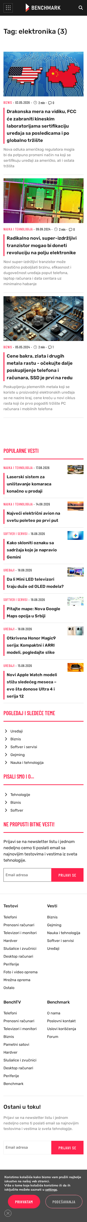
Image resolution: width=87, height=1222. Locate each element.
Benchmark (13, 1084)
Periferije (11, 964)
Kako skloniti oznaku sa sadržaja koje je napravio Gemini (32, 550)
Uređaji (9, 570)
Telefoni (10, 917)
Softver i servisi (15, 534)
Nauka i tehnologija (18, 229)
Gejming (17, 755)
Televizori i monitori (20, 933)
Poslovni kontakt (61, 1021)
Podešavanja (63, 1201)
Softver (16, 810)
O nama (53, 1013)
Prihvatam (24, 1201)
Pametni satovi (16, 1044)
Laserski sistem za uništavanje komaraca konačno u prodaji (29, 484)
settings (51, 1190)
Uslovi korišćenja (61, 1029)
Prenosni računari (18, 925)
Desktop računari (18, 956)
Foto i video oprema (20, 972)
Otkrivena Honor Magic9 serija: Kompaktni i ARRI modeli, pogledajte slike (31, 645)
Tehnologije (20, 794)
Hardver (10, 940)
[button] (8, 7)
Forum (52, 1036)
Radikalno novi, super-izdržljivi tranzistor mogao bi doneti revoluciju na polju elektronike (42, 245)
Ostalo (8, 988)
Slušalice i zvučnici (19, 948)
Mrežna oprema (16, 980)
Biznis (7, 103)
